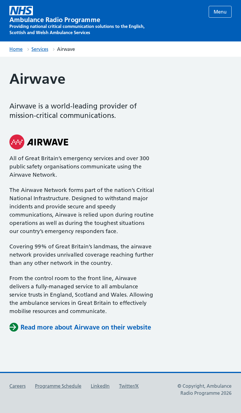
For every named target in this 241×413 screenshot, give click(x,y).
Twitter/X (129, 386)
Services (39, 49)
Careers (17, 386)
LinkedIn (100, 386)
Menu (220, 12)
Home (16, 49)
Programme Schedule (58, 386)
